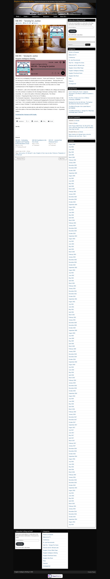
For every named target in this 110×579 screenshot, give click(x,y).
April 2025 (71, 186)
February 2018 (72, 411)
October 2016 (72, 453)
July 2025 (71, 178)
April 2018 (71, 406)
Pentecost (55, 153)
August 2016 (72, 459)
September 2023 (73, 236)
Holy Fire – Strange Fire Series (76, 62)
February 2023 (72, 254)
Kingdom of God (40, 153)
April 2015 (71, 501)
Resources (46, 16)
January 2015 (72, 508)
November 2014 (73, 514)
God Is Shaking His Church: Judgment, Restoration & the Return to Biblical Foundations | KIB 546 (81, 93)
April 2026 (71, 154)
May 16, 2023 (27, 23)
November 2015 (73, 482)
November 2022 (73, 262)
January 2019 (72, 383)
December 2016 (73, 448)
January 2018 (72, 414)
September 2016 (73, 456)
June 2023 (71, 244)
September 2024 (73, 204)
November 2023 (73, 230)
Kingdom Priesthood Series (75, 73)
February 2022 (72, 286)
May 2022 (71, 278)
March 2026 (72, 157)
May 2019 (71, 372)
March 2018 (72, 409)
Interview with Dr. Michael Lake (76, 65)
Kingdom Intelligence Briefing (24, 1)
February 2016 (72, 474)
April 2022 (71, 280)
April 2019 (71, 375)
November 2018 (73, 388)
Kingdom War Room (74, 76)
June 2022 (71, 275)
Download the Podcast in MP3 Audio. (26, 114)
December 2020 (73, 322)
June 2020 (71, 338)
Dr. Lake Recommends (74, 60)
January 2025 (72, 194)
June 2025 (71, 181)
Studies (26, 16)
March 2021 (72, 314)
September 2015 (73, 487)
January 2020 (72, 351)
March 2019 (72, 377)
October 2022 (72, 265)
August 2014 (72, 522)
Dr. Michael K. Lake (31, 153)
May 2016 (71, 466)
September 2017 (73, 425)
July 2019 (71, 367)
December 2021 (73, 291)
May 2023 (71, 246)
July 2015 (71, 493)
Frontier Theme (91, 572)
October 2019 (72, 359)
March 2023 (72, 251)
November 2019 (73, 356)
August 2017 (72, 427)
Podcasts (35, 23)
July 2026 (71, 147)
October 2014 (72, 516)
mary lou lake (48, 153)
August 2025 (72, 175)
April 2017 (71, 438)
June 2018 (71, 401)
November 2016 (73, 451)
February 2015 (72, 506)
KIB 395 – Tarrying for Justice (28, 21)
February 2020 (72, 349)
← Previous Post (19, 158)
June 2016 (71, 464)
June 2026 (71, 149)
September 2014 (73, 519)
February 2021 (72, 317)
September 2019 (73, 362)
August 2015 (72, 490)
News (70, 78)
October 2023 (72, 233)
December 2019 (73, 354)
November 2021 (73, 293)
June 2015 (71, 495)
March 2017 (72, 440)
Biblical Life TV (72, 55)
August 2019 (72, 364)
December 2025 (73, 165)
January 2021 (72, 320)
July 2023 (71, 241)
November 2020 (73, 325)
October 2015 (72, 485)
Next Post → (63, 158)
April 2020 (71, 343)
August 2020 (72, 333)
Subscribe (72, 31)
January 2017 (72, 446)
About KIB (63, 16)
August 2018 (72, 396)
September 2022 (73, 267)
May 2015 (71, 498)
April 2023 (71, 249)
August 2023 (72, 238)
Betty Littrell (72, 134)
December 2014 (73, 511)
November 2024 (73, 199)
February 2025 (72, 191)
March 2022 (72, 283)
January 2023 (72, 257)
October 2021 (72, 296)
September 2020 (73, 330)
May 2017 (71, 435)
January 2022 (72, 288)
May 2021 (71, 309)
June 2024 (71, 212)
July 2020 (71, 335)
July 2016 (71, 461)
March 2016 (72, 472)
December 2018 (73, 385)
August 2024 (72, 207)
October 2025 (72, 170)
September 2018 (73, 393)
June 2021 (71, 307)
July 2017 (71, 430)
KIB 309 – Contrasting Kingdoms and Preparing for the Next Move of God (22, 141)
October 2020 (72, 328)
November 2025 (73, 168)
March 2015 (72, 503)
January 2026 (72, 162)
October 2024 (72, 202)
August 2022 (72, 270)
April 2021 (71, 312)
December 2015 (73, 480)
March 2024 (72, 220)
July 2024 (71, 209)
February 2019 (72, 380)
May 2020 (71, 341)
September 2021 (73, 299)
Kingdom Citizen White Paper (76, 68)
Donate (55, 16)
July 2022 (71, 272)
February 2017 (72, 443)
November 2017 (73, 419)
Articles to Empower (74, 52)
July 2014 (71, 524)
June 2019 (71, 369)
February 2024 (72, 223)
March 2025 (72, 189)
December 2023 (73, 228)
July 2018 (71, 398)
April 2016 (71, 469)
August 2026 (72, 144)
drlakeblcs (19, 23)
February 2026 (72, 160)
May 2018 (71, 404)
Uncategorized (72, 83)
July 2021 (71, 304)
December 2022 (73, 259)
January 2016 (72, 477)
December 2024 (73, 196)
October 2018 (72, 390)
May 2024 (71, 215)
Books (17, 16)
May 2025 (71, 183)
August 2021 (72, 301)
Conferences (35, 16)
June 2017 (71, 432)
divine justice (22, 153)
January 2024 (72, 225)
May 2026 (71, 152)
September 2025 (73, 173)
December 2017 (73, 417)
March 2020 (72, 346)
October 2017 (72, 422)
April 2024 (71, 217)
